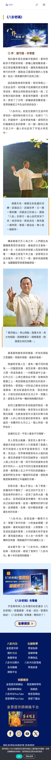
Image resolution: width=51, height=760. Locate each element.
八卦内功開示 (12, 662)
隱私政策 (29, 756)
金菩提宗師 (12, 648)
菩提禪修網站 (14, 689)
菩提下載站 (34, 698)
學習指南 (32, 648)
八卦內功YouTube (14, 694)
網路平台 (12, 672)
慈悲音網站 (34, 694)
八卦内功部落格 (32, 662)
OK (19, 756)
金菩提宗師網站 (14, 684)
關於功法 (12, 653)
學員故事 (32, 667)
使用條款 (30, 745)
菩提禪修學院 (34, 684)
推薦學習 (12, 657)
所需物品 (32, 657)
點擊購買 (24, 623)
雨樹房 (33, 689)
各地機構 (12, 667)
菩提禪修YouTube (14, 698)
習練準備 (32, 653)
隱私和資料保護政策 (13, 745)
